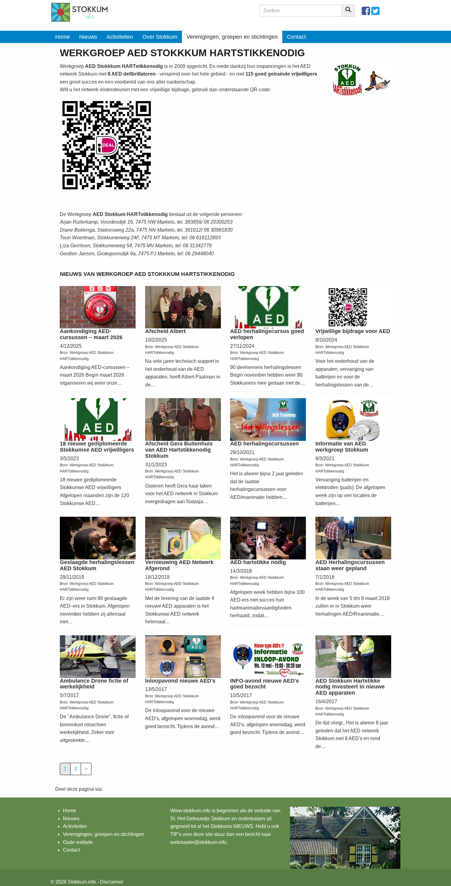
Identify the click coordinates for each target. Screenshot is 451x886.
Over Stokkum (159, 37)
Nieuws (88, 37)
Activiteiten (119, 37)
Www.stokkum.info (190, 810)
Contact (296, 37)
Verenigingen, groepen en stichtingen (232, 37)
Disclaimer (111, 881)
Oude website (78, 842)
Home (62, 37)
